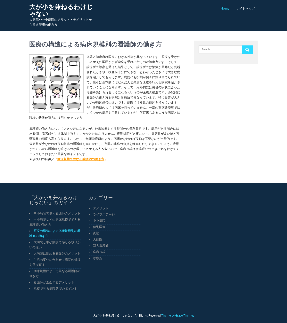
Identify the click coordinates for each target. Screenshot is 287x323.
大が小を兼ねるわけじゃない (61, 10)
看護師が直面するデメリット (54, 282)
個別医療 (99, 227)
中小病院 (99, 221)
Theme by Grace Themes (177, 315)
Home (225, 8)
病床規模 (99, 252)
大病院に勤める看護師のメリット (57, 253)
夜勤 (96, 233)
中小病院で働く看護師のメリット (57, 213)
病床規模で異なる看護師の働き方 (80, 159)
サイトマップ (245, 8)
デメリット (101, 208)
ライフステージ (104, 214)
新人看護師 (101, 246)
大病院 (97, 239)
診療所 (97, 258)
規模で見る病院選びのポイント (55, 289)
